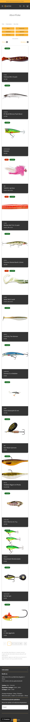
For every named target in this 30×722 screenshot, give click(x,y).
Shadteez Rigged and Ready (12, 484)
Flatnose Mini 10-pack (10, 76)
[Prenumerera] (26, 707)
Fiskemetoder (9, 24)
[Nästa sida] (25, 643)
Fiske (3, 24)
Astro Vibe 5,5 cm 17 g (10, 521)
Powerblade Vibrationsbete (12, 558)
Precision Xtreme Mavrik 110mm (13, 261)
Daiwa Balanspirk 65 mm (11, 410)
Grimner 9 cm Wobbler (11, 373)
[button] (2, 6)
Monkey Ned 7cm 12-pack (12, 224)
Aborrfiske (16, 24)
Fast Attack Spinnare (10, 447)
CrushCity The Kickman (11, 335)
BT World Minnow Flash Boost (13, 113)
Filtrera (4, 42)
